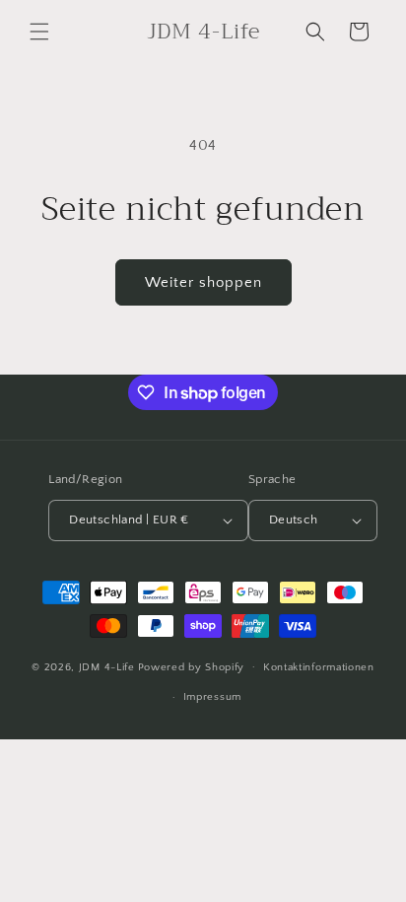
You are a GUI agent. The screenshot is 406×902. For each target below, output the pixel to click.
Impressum (212, 697)
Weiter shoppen (203, 282)
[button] (39, 31)
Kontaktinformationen (318, 667)
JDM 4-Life (107, 666)
